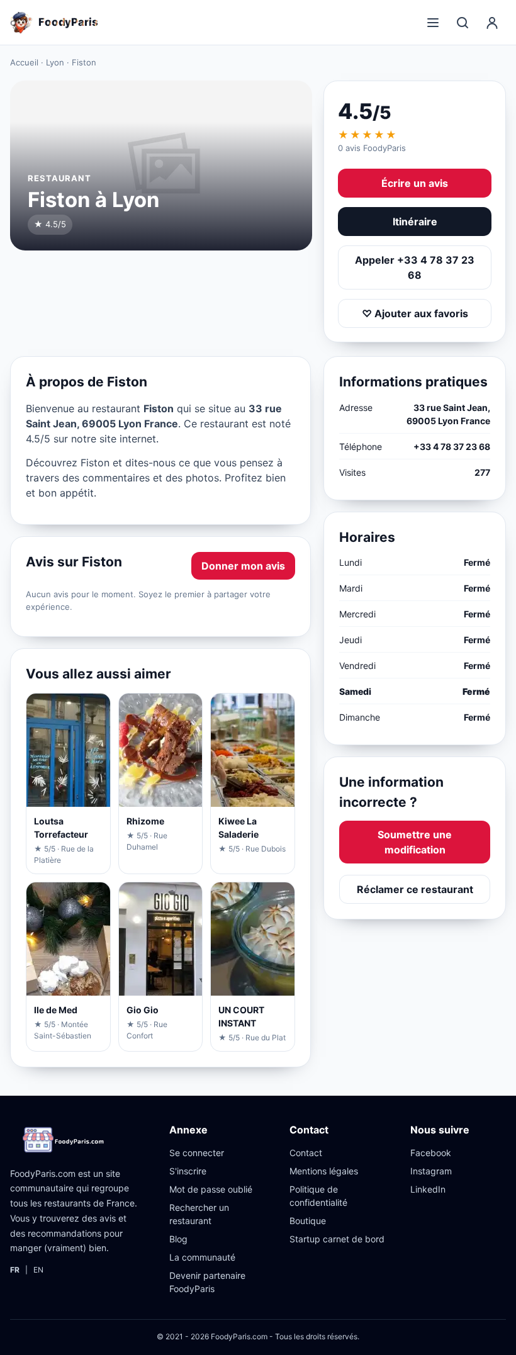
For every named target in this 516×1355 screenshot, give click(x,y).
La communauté (202, 1257)
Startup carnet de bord (336, 1239)
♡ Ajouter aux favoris (415, 313)
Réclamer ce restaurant (415, 889)
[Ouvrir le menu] (433, 23)
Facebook (430, 1152)
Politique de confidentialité (318, 1196)
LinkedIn (428, 1189)
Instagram (431, 1171)
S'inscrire (187, 1171)
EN (38, 1269)
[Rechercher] (462, 23)
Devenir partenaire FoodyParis (207, 1282)
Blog (178, 1239)
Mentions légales (323, 1171)
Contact (305, 1152)
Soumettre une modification (415, 842)
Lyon (55, 62)
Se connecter (196, 1152)
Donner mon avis (243, 565)
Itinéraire (415, 221)
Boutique (307, 1220)
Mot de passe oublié (210, 1189)
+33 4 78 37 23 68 (451, 446)
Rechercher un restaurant (199, 1214)
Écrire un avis (414, 183)
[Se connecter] (492, 23)
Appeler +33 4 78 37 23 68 (414, 267)
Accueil (24, 62)
